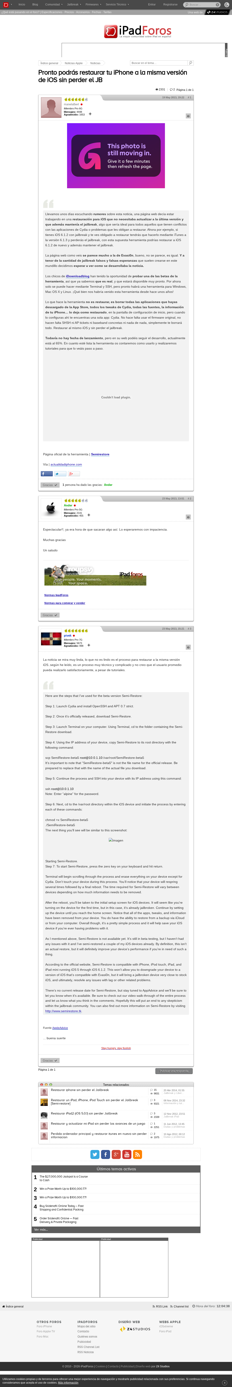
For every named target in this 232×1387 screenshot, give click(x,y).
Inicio (22, 4)
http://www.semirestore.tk (63, 1011)
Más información (68, 1382)
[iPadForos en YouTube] (126, 1154)
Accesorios (83, 12)
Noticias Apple (74, 63)
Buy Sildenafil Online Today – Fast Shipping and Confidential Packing (62, 1208)
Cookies (100, 1366)
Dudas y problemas (174, 1126)
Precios (69, 12)
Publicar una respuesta (174, 1071)
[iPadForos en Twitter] (94, 1154)
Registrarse (170, 4)
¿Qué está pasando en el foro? (20, 12)
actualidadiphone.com (66, 464)
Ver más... (41, 1229)
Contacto (113, 1366)
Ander (108, 485)
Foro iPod (165, 1331)
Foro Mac (42, 1336)
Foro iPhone (44, 1326)
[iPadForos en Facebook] (105, 1154)
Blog (35, 4)
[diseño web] (217, 12)
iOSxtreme (166, 1326)
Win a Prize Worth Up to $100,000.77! (63, 1188)
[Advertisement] (66, 1269)
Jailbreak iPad (171, 1116)
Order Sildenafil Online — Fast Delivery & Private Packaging (59, 1220)
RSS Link (162, 1306)
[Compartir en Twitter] (60, 473)
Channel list (181, 1306)
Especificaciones (51, 12)
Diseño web (143, 1366)
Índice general (49, 63)
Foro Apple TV (46, 1331)
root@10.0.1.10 (91, 757)
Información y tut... (174, 1103)
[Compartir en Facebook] (47, 473)
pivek (67, 635)
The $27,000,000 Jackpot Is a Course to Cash (64, 1178)
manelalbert (71, 104)
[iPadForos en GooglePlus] (116, 1154)
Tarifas (107, 12)
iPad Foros (144, 32)
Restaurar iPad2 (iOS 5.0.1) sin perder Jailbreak (84, 1113)
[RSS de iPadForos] (137, 1154)
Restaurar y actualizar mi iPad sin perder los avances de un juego (98, 1123)
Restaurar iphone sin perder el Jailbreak (80, 1090)
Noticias (95, 63)
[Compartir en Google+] (74, 473)
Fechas (96, 12)
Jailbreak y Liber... (174, 1093)
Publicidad (127, 1366)
